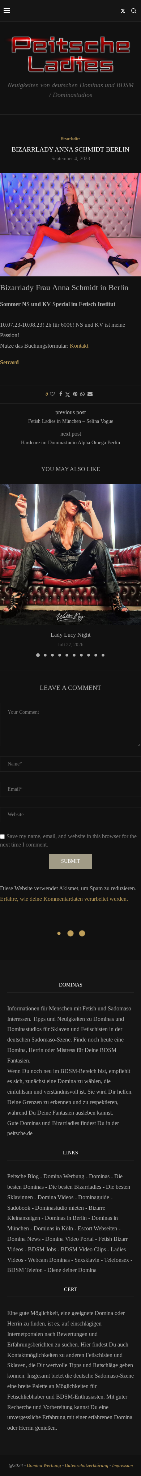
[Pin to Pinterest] (75, 394)
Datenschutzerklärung (86, 1465)
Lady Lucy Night (70, 635)
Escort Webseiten (97, 1228)
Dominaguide (93, 1197)
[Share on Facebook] (60, 394)
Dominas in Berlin (66, 1218)
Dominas (99, 1176)
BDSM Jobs (42, 1249)
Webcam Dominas (49, 1260)
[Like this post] (52, 394)
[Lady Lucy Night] (70, 554)
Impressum (122, 1465)
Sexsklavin (86, 1260)
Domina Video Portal (69, 1239)
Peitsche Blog (23, 1176)
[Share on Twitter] (67, 394)
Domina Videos (55, 1197)
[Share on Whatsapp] (82, 394)
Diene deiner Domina (72, 1270)
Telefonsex (116, 1260)
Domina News (23, 1239)
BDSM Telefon (25, 1270)
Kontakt (79, 346)
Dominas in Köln (53, 1228)
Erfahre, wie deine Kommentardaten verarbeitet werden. (64, 899)
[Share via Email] (90, 394)
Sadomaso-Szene (114, 1376)
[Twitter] (122, 10)
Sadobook (18, 1208)
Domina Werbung (64, 1176)
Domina (123, 1417)
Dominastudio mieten (59, 1208)
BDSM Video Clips (83, 1249)
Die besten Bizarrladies (74, 1187)
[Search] (133, 10)
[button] (6, 570)
